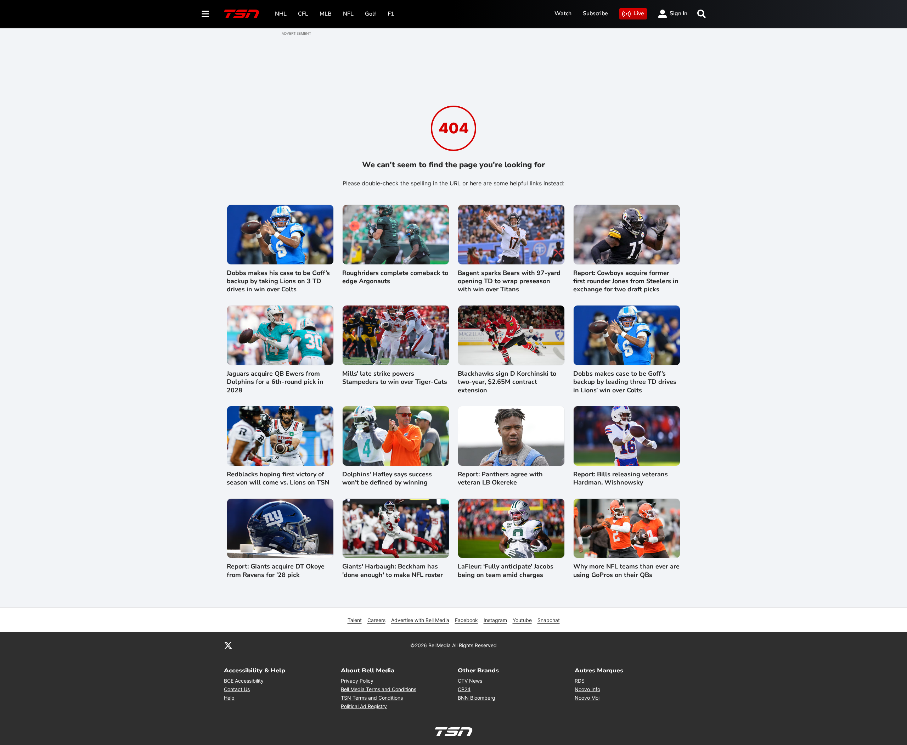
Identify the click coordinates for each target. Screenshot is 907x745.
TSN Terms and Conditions (372, 698)
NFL (348, 14)
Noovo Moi (587, 698)
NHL (281, 14)
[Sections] (205, 14)
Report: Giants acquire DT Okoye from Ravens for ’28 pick (276, 570)
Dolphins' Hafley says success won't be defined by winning (387, 478)
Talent (355, 620)
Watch (562, 13)
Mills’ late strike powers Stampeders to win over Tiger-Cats (394, 378)
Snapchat (548, 620)
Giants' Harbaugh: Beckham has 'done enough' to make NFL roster (392, 570)
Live (638, 13)
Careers (376, 620)
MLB (326, 14)
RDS (580, 681)
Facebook (466, 620)
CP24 (464, 689)
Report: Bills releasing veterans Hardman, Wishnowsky (620, 478)
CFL (303, 14)
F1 (391, 14)
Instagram (495, 620)
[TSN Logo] (241, 13)
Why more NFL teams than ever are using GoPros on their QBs (626, 570)
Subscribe (595, 13)
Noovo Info (587, 689)
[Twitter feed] (228, 645)
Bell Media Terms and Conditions (378, 689)
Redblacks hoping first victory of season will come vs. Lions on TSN (278, 478)
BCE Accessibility (244, 681)
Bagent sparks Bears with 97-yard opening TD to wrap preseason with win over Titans (509, 281)
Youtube (522, 620)
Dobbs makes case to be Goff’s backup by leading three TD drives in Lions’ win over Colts (624, 382)
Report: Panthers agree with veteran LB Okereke (500, 478)
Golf (370, 14)
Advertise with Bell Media (420, 620)
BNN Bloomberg (476, 698)
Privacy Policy (357, 681)
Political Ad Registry (364, 706)
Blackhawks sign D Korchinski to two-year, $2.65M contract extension (507, 382)
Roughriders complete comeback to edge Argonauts (395, 277)
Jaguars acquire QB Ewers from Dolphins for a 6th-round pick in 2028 (275, 382)
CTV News (470, 681)
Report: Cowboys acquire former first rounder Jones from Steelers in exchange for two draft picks (625, 281)
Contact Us (237, 689)
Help (229, 698)
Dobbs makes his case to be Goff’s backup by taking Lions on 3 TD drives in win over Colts (278, 281)
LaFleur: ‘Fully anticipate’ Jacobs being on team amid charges (505, 570)
